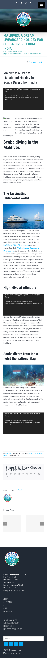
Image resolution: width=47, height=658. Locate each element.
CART (5, 608)
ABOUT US (6, 599)
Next (40, 62)
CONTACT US (7, 602)
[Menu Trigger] (41, 5)
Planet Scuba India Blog (15, 51)
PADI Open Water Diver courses (16, 245)
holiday (35, 453)
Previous (32, 62)
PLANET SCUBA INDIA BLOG (12, 629)
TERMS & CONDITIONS (10, 620)
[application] (23, 99)
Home (5, 51)
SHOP (5, 605)
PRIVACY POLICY (8, 626)
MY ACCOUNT (8, 611)
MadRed (8, 453)
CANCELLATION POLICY (11, 623)
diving (31, 453)
